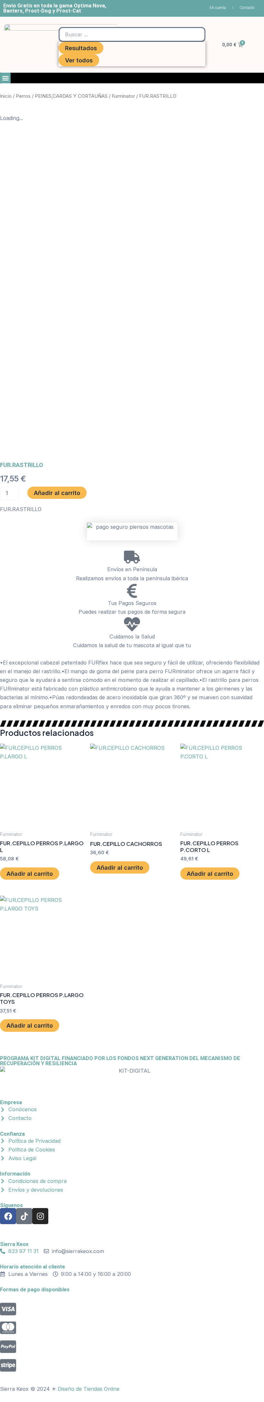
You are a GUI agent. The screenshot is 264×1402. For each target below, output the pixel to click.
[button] (5, 78)
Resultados (81, 47)
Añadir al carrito (57, 492)
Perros (23, 96)
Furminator (123, 96)
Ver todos (79, 60)
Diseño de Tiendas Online (88, 1389)
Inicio (6, 96)
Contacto (247, 7)
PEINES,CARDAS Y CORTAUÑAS (71, 96)
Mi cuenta (218, 7)
